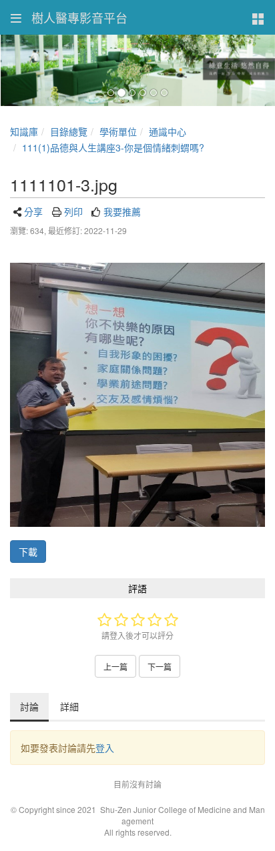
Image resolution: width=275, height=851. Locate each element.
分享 (33, 211)
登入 (104, 747)
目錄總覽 (68, 131)
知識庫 (24, 131)
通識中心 (167, 131)
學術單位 (118, 131)
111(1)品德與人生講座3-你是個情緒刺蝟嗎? (113, 147)
